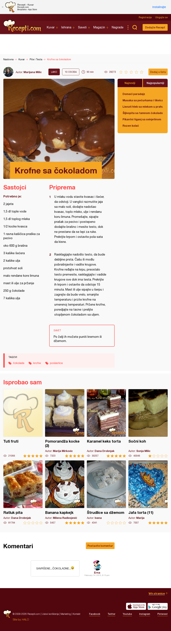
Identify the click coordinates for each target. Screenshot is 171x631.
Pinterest (162, 614)
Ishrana (66, 27)
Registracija (145, 17)
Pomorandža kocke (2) (64, 423)
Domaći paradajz (134, 93)
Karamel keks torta (106, 423)
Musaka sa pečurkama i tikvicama (143, 100)
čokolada (18, 362)
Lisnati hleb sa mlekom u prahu (143, 106)
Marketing (66, 613)
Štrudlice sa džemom (106, 492)
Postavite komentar (100, 545)
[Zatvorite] (3, 7)
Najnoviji (130, 82)
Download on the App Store (136, 606)
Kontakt (76, 613)
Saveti (82, 27)
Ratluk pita (23, 492)
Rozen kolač (131, 125)
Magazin (99, 27)
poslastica (56, 362)
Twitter (111, 614)
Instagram (144, 614)
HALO (25, 619)
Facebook (94, 614)
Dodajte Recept (155, 27)
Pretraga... (134, 27)
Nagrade (117, 27)
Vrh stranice (157, 593)
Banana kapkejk (64, 492)
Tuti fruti (23, 423)
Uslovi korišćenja (50, 613)
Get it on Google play (158, 606)
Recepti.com (22, 26)
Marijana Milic (33, 72)
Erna (97, 572)
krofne (37, 362)
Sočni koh (148, 423)
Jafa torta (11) (148, 492)
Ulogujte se (161, 17)
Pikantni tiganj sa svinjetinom (142, 119)
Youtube (127, 614)
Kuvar (51, 27)
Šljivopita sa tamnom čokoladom (143, 112)
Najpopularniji (155, 82)
